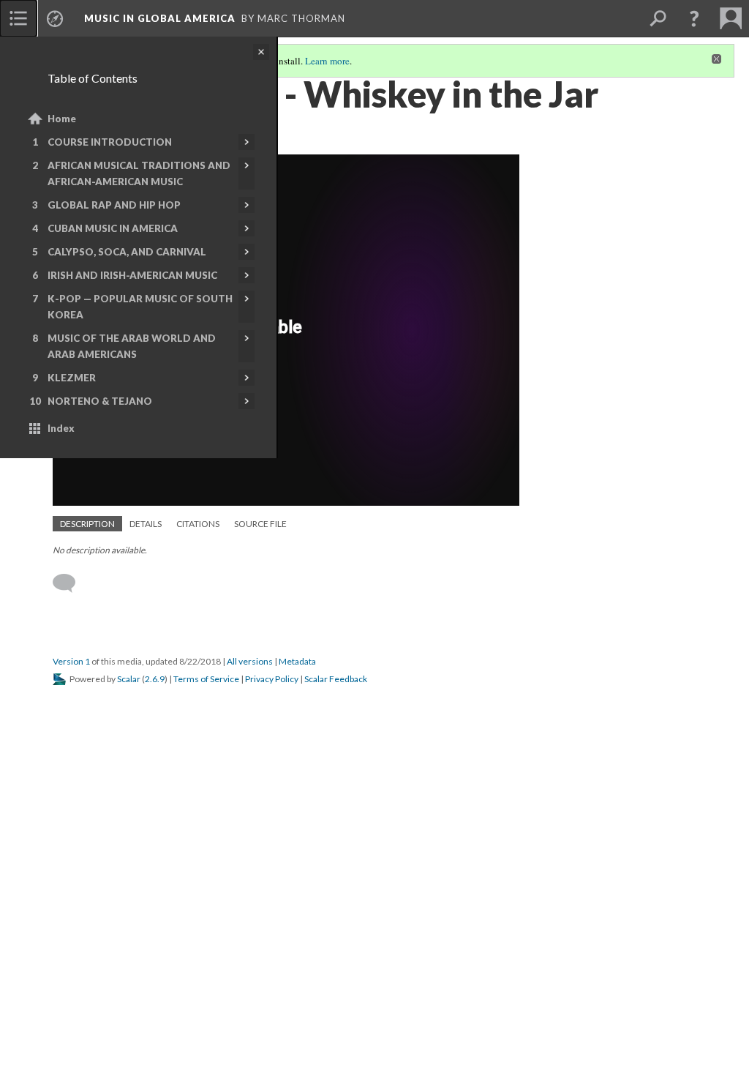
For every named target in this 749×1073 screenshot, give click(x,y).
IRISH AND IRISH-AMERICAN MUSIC (132, 275)
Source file (260, 523)
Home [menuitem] (62, 118)
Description (87, 523)
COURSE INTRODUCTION (110, 142)
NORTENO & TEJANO (100, 401)
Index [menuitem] (61, 428)
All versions (250, 661)
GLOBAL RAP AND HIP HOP (114, 205)
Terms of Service (206, 678)
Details (145, 523)
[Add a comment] (71, 583)
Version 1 (71, 661)
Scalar (128, 678)
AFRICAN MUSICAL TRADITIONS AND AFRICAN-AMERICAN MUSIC (139, 173)
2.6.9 (155, 678)
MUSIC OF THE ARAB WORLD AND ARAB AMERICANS (132, 346)
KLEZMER (72, 378)
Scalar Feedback (335, 678)
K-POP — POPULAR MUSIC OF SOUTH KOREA (140, 307)
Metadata (297, 661)
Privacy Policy (271, 678)
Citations (197, 523)
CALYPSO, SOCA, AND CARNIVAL (127, 252)
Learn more (327, 60)
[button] (694, 18)
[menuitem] (18, 18)
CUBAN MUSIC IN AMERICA (113, 228)
